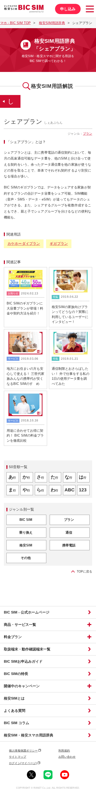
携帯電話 (69, 545)
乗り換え (26, 532)
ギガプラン (59, 243)
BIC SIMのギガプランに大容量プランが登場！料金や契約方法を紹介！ (25, 308)
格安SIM (25, 545)
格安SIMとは (14, 698)
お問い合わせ (67, 756)
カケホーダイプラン (23, 243)
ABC (69, 489)
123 (83, 489)
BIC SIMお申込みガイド (23, 661)
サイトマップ (17, 756)
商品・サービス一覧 (20, 624)
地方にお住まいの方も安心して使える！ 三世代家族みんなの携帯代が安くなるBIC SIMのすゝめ (25, 376)
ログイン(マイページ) (23, 763)
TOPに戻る (84, 571)
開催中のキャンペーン (22, 686)
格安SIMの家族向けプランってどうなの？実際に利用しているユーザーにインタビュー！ (70, 314)
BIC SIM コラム (16, 723)
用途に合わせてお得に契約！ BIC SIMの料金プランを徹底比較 (25, 435)
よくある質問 (14, 711)
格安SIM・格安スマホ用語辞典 (28, 735)
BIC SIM (25, 520)
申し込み (68, 9)
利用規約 (64, 750)
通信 (69, 532)
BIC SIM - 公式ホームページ (26, 612)
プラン (87, 133)
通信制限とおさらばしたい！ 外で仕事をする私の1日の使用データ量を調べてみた (70, 376)
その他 (26, 558)
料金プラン (13, 637)
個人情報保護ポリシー (23, 750)
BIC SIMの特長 (16, 674)
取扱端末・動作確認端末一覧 (27, 649)
